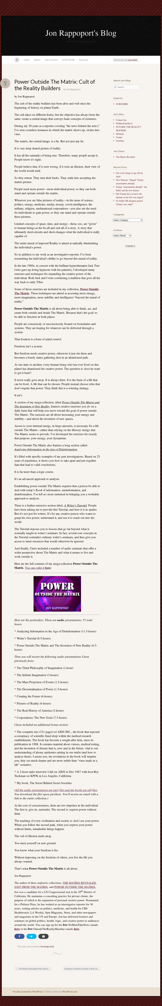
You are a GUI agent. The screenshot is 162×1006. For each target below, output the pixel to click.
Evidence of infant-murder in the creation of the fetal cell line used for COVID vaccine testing (82, 968)
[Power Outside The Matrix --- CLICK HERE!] (57, 594)
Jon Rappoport (73, 89)
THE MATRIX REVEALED (79, 883)
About (37, 59)
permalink (132, 60)
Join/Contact (51, 59)
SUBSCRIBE (122, 103)
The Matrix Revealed (125, 156)
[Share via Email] (43, 936)
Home (27, 59)
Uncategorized (47, 946)
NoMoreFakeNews (124, 123)
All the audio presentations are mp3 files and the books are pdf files (56, 790)
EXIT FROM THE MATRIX (31, 887)
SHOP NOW (68, 59)
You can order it (38, 568)
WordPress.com (69, 991)
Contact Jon (121, 119)
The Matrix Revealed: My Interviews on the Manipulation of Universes (34, 968)
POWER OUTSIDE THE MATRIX (74, 887)
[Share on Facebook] (19, 936)
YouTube (120, 140)
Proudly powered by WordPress (28, 991)
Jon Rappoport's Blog (81, 32)
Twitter (119, 137)
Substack (83, 59)
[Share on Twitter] (31, 936)
